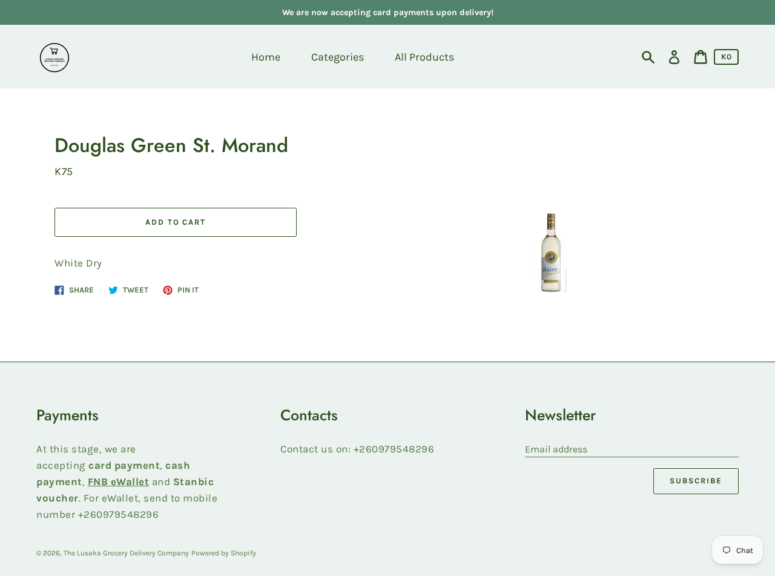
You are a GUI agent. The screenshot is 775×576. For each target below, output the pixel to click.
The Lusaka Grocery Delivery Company (126, 553)
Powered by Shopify (223, 553)
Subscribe (696, 480)
